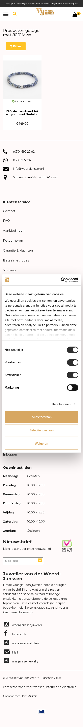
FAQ (6, 221)
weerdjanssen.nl (21, 612)
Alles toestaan (42, 417)
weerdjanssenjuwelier (26, 625)
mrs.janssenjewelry (24, 661)
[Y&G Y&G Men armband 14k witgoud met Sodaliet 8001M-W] (22, 77)
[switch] (72, 362)
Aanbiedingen (14, 230)
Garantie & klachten (18, 250)
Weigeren (41, 443)
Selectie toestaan (42, 430)
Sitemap (9, 270)
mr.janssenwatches (25, 643)
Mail (14, 652)
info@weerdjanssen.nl (28, 169)
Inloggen (10, 454)
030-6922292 (22, 160)
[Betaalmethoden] (41, 711)
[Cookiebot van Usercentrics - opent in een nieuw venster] (60, 280)
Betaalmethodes (16, 260)
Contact (9, 211)
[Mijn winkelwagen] (75, 15)
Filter (16, 46)
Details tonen (61, 404)
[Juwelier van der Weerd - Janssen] (45, 11)
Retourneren (13, 240)
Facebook (18, 634)
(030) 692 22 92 (24, 151)
